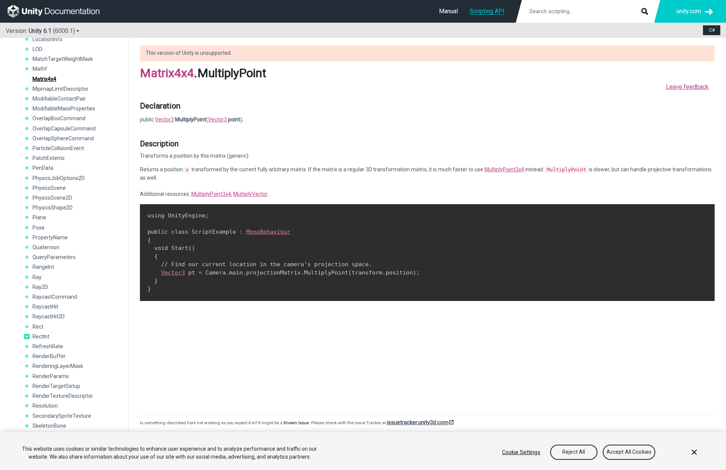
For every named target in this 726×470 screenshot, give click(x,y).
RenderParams (51, 376)
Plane (39, 217)
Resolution (45, 406)
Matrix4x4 (44, 79)
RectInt (41, 336)
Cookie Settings (521, 452)
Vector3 (164, 119)
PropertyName (50, 237)
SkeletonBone (49, 426)
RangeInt (43, 267)
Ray (37, 277)
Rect (38, 327)
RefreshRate (48, 346)
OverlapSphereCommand (63, 138)
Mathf (40, 69)
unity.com (688, 11)
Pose (39, 228)
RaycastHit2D (49, 316)
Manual (448, 11)
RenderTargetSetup (56, 386)
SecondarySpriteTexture (62, 416)
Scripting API (487, 11)
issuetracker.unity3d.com (417, 422)
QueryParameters (54, 257)
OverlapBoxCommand (59, 118)
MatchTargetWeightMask (63, 59)
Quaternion (46, 247)
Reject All (573, 452)
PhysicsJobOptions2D (59, 178)
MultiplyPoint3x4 (504, 169)
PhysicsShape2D (53, 208)
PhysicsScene (49, 188)
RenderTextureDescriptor (63, 396)
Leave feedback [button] (687, 86)
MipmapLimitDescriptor (60, 89)
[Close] (694, 452)
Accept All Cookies (629, 452)
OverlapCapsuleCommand (64, 129)
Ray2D (40, 287)
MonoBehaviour (268, 231)
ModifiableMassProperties (64, 108)
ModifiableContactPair (59, 99)
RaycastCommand (55, 297)
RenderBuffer (49, 356)
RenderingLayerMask (58, 366)
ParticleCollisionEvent (58, 148)
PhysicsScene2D (52, 198)
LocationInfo (47, 39)
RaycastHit (45, 307)
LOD (37, 49)
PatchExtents (49, 158)
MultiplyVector (250, 194)
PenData (43, 168)
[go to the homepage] (59, 11)
